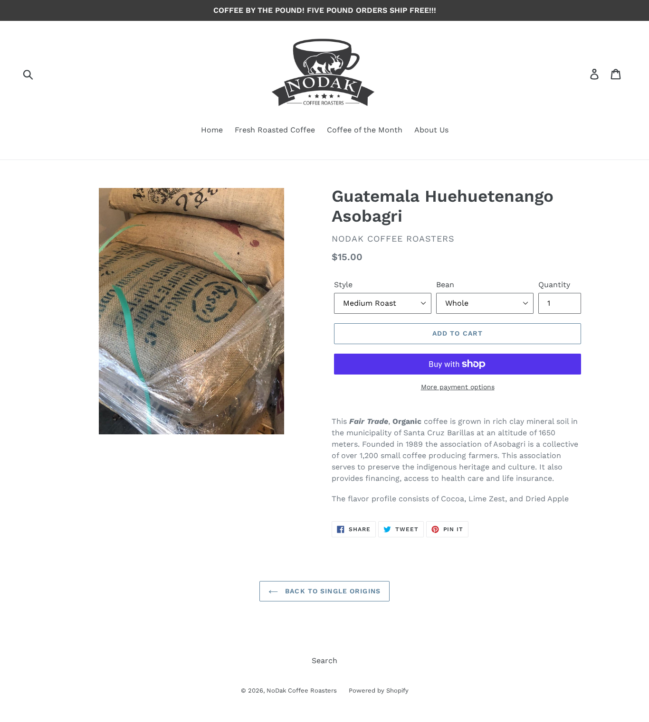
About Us (431, 129)
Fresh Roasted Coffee (275, 129)
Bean (445, 284)
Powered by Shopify (379, 690)
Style (343, 284)
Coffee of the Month (364, 129)
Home (212, 129)
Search (324, 660)
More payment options (458, 387)
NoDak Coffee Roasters (302, 690)
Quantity (554, 284)
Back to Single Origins (332, 591)
